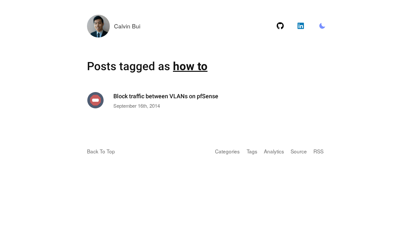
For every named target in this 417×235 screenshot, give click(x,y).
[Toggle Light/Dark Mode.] (322, 26)
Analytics (274, 151)
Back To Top (101, 151)
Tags (252, 151)
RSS (318, 151)
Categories (227, 151)
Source (299, 151)
